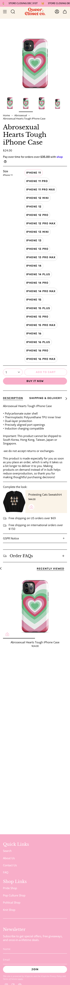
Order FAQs (21, 556)
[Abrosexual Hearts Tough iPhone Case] (35, 606)
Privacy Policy (56, 976)
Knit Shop (9, 910)
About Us (9, 858)
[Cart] (65, 11)
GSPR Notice (11, 538)
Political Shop (11, 902)
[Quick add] (7, 634)
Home (6, 115)
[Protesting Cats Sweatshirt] (14, 501)
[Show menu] (5, 11)
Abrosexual (20, 115)
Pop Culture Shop (14, 895)
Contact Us (10, 865)
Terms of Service (10, 979)
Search (7, 851)
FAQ (5, 872)
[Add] (31, 507)
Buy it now (35, 381)
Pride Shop (10, 888)
